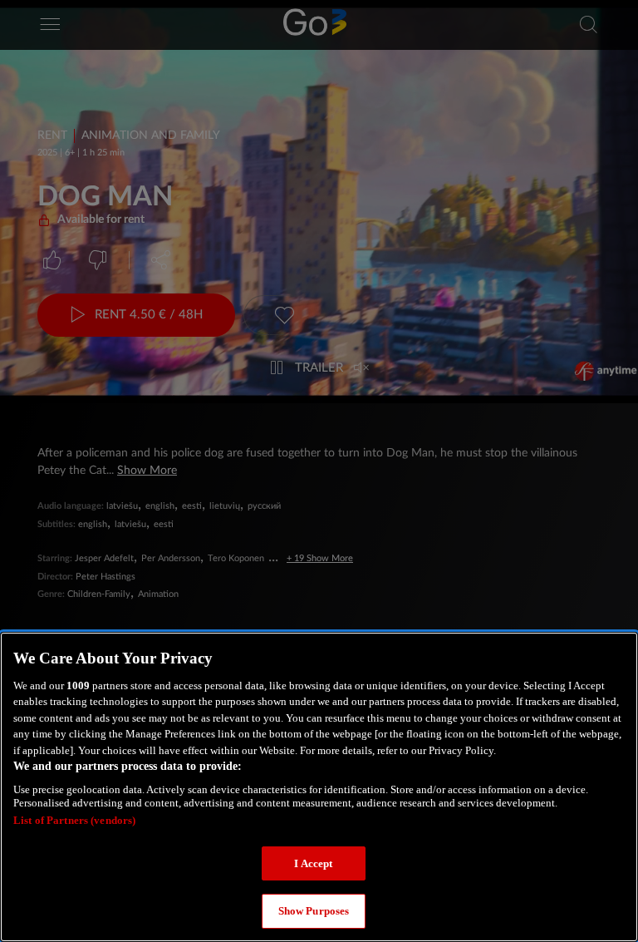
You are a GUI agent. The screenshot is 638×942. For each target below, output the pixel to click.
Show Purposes (314, 911)
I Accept (313, 863)
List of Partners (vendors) (74, 820)
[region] (319, 787)
